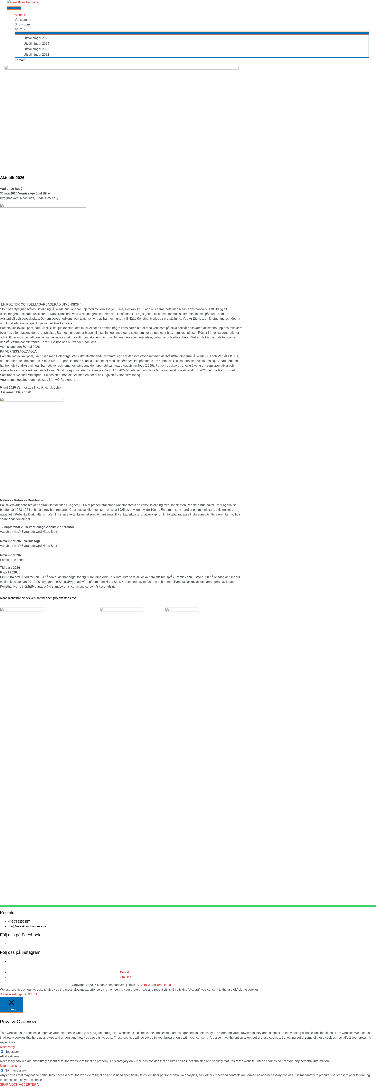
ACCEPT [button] (31, 994)
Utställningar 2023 (36, 49)
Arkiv (18, 29)
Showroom (22, 24)
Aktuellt (20, 15)
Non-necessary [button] (10, 1065)
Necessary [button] (7, 1047)
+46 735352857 (19, 921)
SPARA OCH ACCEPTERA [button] (19, 1084)
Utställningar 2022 (36, 54)
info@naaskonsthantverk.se (27, 926)
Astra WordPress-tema (155, 985)
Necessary (12, 1051)
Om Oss (125, 977)
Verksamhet (23, 19)
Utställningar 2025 (36, 38)
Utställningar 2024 (36, 43)
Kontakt (20, 60)
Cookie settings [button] (12, 994)
